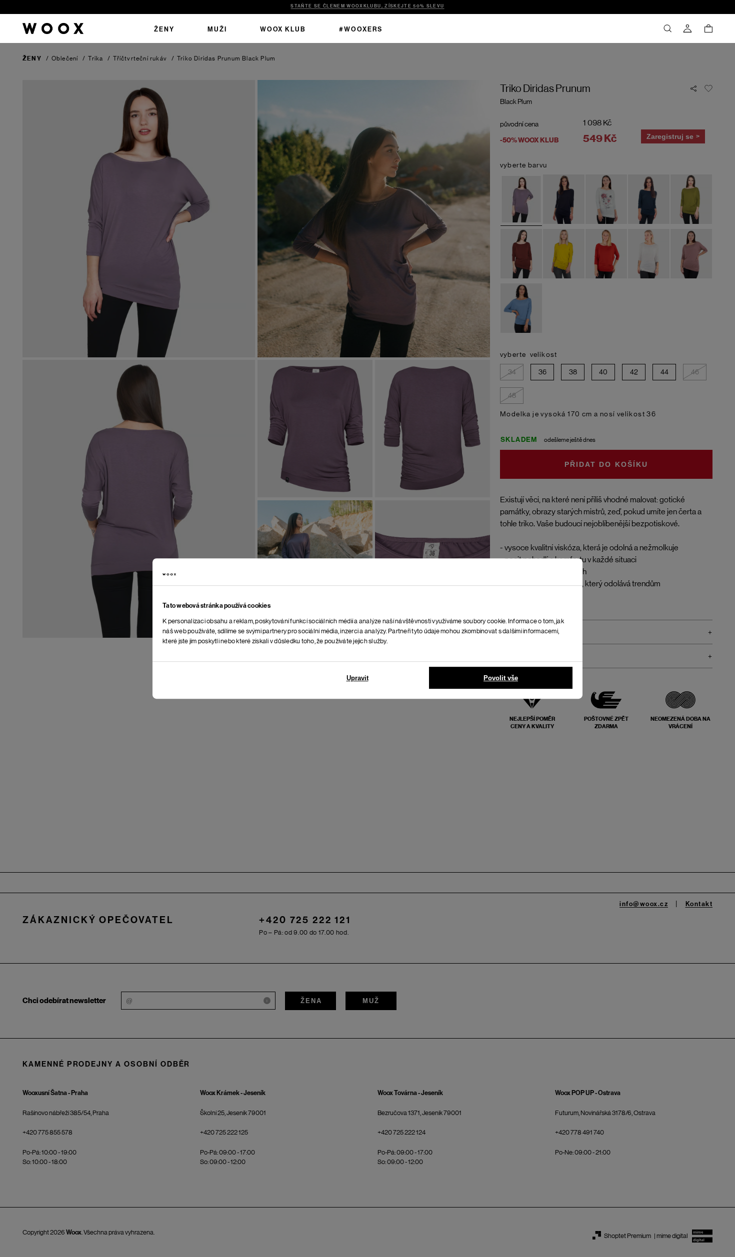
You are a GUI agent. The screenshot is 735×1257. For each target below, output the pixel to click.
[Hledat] (668, 28)
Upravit (357, 678)
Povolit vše (501, 678)
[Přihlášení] (688, 28)
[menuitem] (164, 28)
